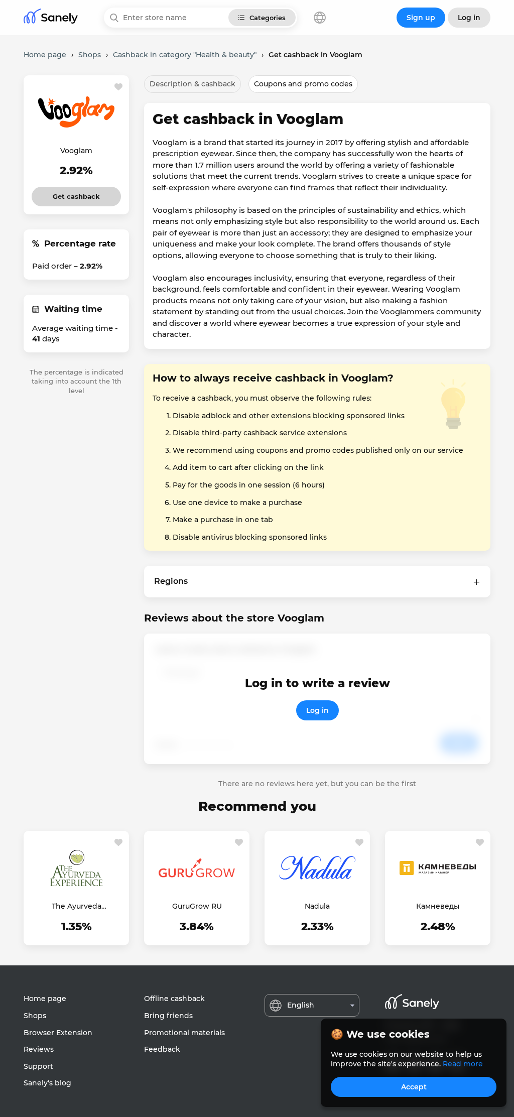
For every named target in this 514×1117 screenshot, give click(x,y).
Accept (414, 1086)
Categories (267, 18)
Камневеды (437, 906)
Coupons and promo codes (303, 83)
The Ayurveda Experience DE (76, 907)
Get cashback (76, 193)
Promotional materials (184, 1032)
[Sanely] (51, 18)
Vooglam (76, 150)
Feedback (162, 1049)
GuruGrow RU (197, 906)
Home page (45, 998)
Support (38, 1066)
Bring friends (168, 1015)
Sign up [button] (421, 17)
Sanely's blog (47, 1082)
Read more (463, 1063)
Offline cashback (174, 998)
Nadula (317, 906)
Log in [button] (469, 17)
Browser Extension (58, 1032)
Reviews (39, 1049)
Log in (317, 710)
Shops (35, 1015)
